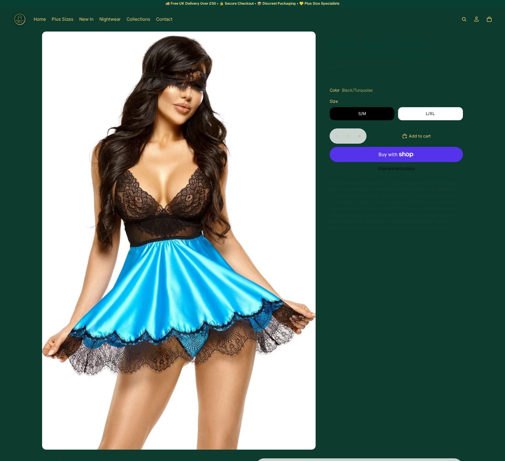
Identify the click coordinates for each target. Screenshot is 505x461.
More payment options (396, 168)
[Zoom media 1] (179, 241)
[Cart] (489, 19)
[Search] (464, 19)
